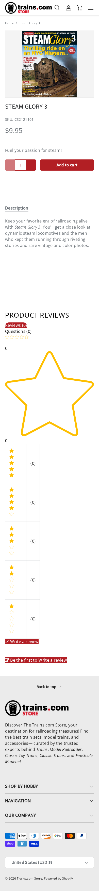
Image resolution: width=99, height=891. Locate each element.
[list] (49, 64)
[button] (79, 7)
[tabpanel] (49, 233)
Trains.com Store (29, 878)
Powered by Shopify (58, 878)
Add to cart (67, 164)
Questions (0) (18, 331)
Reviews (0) (16, 325)
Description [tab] (16, 208)
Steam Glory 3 (29, 23)
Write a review (24, 641)
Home (9, 23)
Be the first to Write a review (38, 660)
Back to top (47, 686)
